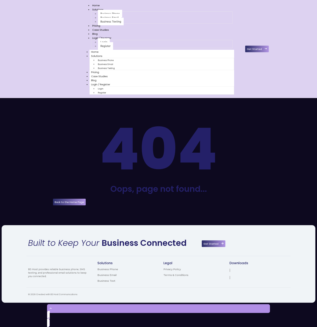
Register (105, 46)
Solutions (98, 9)
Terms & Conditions (175, 275)
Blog (95, 34)
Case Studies (100, 30)
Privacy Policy (172, 269)
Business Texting (110, 21)
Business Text (106, 280)
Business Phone (110, 13)
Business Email (109, 17)
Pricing (96, 25)
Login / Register (101, 38)
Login (103, 42)
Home (96, 5)
